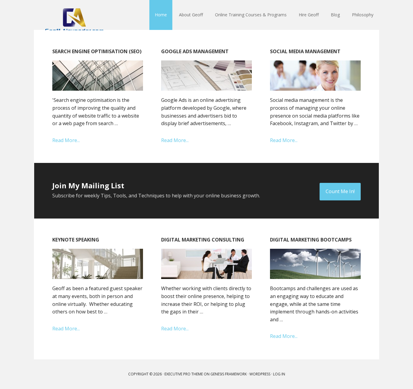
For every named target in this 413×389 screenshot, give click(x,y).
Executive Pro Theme (183, 374)
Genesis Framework (228, 374)
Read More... (66, 140)
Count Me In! (340, 191)
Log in (279, 374)
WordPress (259, 374)
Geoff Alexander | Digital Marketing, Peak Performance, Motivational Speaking (73, 15)
